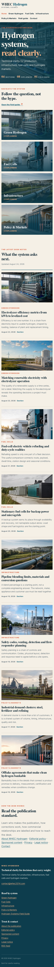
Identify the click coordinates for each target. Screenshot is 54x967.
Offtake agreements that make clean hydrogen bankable (24, 774)
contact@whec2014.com (13, 883)
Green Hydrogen (15, 13)
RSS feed (5, 946)
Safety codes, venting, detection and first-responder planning (26, 643)
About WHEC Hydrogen (14, 838)
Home (4, 13)
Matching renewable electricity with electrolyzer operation (24, 379)
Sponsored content (11, 842)
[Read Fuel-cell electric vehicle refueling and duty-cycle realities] (27, 424)
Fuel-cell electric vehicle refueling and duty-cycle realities (25, 448)
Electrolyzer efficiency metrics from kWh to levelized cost (24, 314)
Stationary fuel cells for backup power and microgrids (25, 513)
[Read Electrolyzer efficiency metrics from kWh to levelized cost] (27, 287)
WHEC (14, 5)
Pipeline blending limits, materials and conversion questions (25, 578)
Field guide (23, 18)
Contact (33, 18)
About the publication (11, 926)
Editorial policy (37, 838)
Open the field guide (12, 104)
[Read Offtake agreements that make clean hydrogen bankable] (27, 750)
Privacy (28, 842)
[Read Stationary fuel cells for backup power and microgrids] (27, 489)
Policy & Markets (8, 18)
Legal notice (41, 842)
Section (20, 332)
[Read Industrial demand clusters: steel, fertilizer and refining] (27, 685)
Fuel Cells (29, 13)
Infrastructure (42, 13)
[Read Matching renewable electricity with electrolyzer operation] (27, 356)
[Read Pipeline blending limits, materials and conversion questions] (27, 554)
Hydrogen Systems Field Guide (15, 914)
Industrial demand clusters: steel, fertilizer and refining (22, 709)
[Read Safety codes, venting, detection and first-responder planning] (27, 620)
